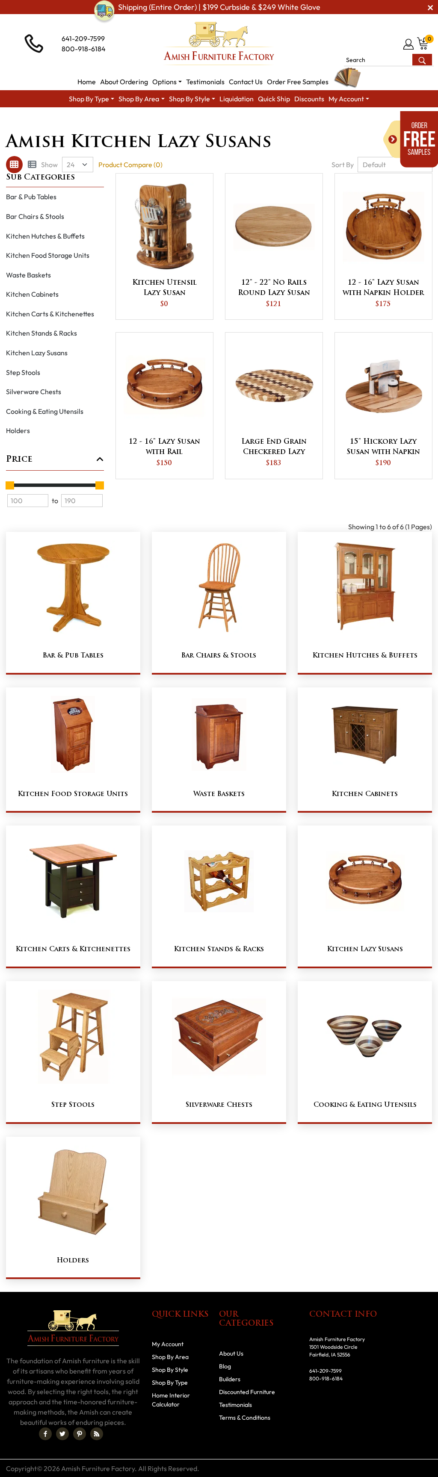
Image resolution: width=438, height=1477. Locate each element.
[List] (32, 164)
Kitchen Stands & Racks (41, 333)
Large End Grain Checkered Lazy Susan (274, 448)
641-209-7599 (83, 38)
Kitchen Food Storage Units (47, 255)
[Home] (112, 123)
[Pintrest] (79, 1433)
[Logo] (219, 43)
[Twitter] (62, 1433)
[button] (167, 81)
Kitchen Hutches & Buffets (45, 236)
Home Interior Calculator (171, 1400)
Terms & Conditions (244, 1417)
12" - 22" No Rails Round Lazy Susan (274, 288)
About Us (231, 1353)
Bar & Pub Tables (31, 196)
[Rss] (96, 1433)
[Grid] (14, 164)
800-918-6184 (84, 48)
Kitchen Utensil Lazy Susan (164, 288)
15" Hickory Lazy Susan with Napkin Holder (383, 448)
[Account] (409, 44)
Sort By (342, 164)
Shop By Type (170, 1382)
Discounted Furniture (247, 1392)
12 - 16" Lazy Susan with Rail (164, 447)
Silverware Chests (33, 391)
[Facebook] (45, 1433)
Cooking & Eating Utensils (44, 411)
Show (49, 164)
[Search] (422, 59)
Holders (18, 430)
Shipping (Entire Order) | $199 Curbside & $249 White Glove (219, 7)
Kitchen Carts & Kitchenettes (50, 314)
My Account (167, 1344)
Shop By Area (151, 123)
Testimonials (235, 1405)
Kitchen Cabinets (32, 294)
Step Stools (23, 372)
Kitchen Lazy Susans (37, 352)
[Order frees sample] (410, 139)
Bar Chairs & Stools (35, 216)
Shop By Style (170, 1370)
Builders (229, 1379)
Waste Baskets (28, 275)
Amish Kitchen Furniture (214, 123)
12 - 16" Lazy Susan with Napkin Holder (383, 288)
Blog (225, 1366)
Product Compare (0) (130, 164)
